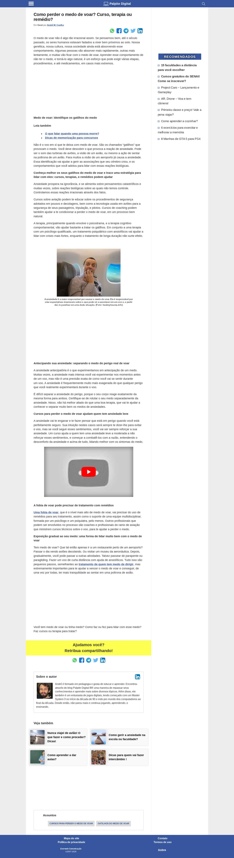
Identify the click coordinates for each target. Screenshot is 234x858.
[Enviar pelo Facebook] (119, 30)
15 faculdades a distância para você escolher (177, 67)
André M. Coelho (55, 25)
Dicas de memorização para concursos (71, 137)
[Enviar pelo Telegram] (126, 30)
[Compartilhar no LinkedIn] (140, 30)
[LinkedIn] (137, 676)
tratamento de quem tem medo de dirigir (106, 564)
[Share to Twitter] (133, 30)
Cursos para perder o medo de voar (71, 823)
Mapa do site (71, 838)
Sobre (162, 850)
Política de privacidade (71, 842)
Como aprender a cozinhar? (179, 121)
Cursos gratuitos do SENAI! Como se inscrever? (179, 79)
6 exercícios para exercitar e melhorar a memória (178, 130)
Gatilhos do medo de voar (113, 823)
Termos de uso (163, 842)
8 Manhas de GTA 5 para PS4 (181, 138)
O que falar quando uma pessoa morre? (72, 133)
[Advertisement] (89, 90)
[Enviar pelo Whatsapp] (112, 30)
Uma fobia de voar (46, 512)
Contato (162, 838)
